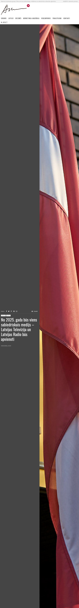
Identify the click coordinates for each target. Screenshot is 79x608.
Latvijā (8, 315)
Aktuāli (3, 315)
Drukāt (36, 311)
